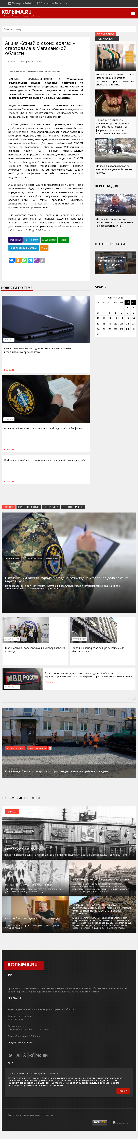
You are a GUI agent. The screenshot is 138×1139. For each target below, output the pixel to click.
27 (115, 329)
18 (103, 323)
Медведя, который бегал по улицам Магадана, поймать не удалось (114, 169)
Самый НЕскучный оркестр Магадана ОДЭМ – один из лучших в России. (32, 926)
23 (133, 323)
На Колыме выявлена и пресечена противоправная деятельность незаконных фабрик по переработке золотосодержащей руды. (112, 126)
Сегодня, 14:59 (12, 639)
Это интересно (73, 506)
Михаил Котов (107, 210)
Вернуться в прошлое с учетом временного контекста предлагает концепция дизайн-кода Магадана (113, 264)
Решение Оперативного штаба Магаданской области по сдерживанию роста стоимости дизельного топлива (115, 79)
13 (115, 318)
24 (98, 329)
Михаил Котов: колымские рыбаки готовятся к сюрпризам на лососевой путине (114, 222)
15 (127, 318)
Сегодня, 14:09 (79, 639)
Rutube (64, 239)
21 (121, 323)
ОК (45, 247)
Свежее (9, 506)
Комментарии (107, 38)
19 (109, 323)
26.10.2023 (8, 339)
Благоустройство (36, 748)
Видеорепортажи (15, 748)
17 (98, 323)
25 (103, 329)
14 (121, 318)
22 (127, 323)
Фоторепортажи (110, 244)
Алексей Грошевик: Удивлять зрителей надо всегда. (32, 919)
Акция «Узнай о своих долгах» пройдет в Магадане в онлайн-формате (44, 428)
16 (133, 318)
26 (109, 329)
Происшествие (28, 506)
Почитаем (12, 811)
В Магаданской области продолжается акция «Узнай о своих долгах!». (44, 460)
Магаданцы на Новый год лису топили (28, 884)
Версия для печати (17, 71)
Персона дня (106, 186)
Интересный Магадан (24, 247)
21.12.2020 (8, 419)
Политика (51, 506)
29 (127, 329)
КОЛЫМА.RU (17, 12)
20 (115, 323)
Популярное (105, 34)
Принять (123, 1090)
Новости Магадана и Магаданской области (22, 16)
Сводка (49, 682)
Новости (12, 61)
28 (121, 329)
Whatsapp (50, 239)
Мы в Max (15, 239)
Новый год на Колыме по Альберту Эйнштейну (101, 879)
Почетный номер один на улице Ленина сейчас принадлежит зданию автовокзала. (56, 854)
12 (109, 318)
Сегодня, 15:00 (12, 558)
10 (98, 318)
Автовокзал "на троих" (23, 849)
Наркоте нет (52, 558)
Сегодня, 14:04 (12, 687)
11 (103, 318)
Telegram (32, 239)
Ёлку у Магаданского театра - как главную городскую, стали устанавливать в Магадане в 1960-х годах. (34, 890)
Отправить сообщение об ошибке (44, 71)
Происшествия (34, 558)
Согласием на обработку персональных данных (80, 1082)
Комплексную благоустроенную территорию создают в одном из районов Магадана (56, 771)
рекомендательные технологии (43, 1085)
